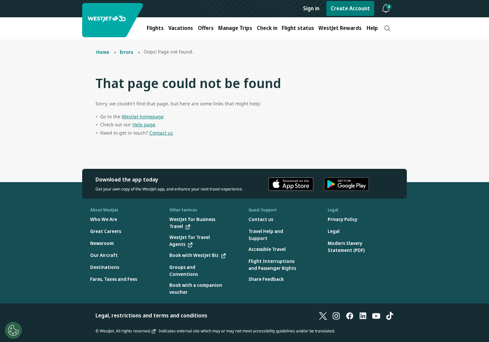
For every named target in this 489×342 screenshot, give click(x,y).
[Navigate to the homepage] (113, 20)
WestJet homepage (143, 116)
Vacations (180, 28)
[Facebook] (350, 315)
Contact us (161, 133)
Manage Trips (235, 28)
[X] (323, 315)
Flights (155, 28)
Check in (267, 28)
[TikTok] (390, 315)
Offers (206, 28)
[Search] (387, 28)
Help (372, 28)
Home (102, 52)
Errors (126, 52)
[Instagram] (336, 315)
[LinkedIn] (363, 315)
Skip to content (6, 13)
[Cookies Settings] (13, 330)
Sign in (311, 8)
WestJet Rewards (340, 28)
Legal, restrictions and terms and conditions (151, 315)
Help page (143, 124)
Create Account (350, 8)
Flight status (298, 28)
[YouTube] (376, 315)
